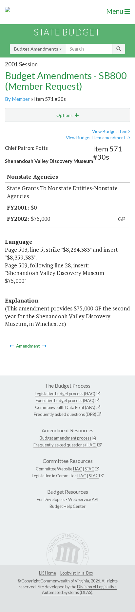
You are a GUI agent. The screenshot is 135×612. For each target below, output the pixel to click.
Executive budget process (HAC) (65, 400)
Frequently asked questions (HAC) (65, 444)
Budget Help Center (67, 506)
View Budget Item (110, 131)
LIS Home (47, 573)
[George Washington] (12, 346)
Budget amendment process (65, 438)
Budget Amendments (36, 49)
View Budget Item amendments (97, 137)
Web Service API (83, 499)
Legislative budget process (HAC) (65, 393)
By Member (17, 99)
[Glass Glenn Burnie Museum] (44, 346)
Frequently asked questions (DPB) (65, 414)
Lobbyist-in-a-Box (76, 573)
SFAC (89, 468)
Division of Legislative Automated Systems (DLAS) (79, 589)
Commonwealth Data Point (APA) (65, 407)
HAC (77, 468)
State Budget (67, 32)
